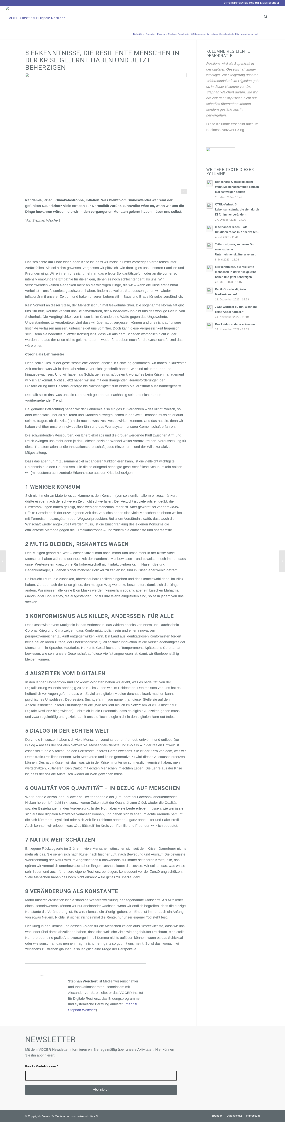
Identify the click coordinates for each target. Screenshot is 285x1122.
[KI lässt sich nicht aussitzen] (3, 561)
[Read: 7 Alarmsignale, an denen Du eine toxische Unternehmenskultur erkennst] (209, 245)
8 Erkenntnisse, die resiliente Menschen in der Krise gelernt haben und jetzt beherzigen (235, 272)
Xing (240, 130)
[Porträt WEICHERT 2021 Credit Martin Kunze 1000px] (41, 992)
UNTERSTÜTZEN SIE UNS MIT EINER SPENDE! (251, 3)
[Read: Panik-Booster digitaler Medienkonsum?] (209, 290)
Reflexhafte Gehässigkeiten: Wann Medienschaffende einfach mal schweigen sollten (237, 186)
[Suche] (265, 17)
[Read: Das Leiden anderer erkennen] (209, 325)
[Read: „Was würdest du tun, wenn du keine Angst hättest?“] (209, 308)
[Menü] (274, 17)
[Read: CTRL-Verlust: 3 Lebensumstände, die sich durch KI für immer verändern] (209, 205)
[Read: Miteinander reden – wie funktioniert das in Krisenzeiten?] (209, 228)
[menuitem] (250, 3)
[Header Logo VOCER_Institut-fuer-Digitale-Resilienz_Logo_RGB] (35, 18)
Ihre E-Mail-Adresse (41, 1066)
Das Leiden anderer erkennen (235, 324)
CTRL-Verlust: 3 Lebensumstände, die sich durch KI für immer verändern (237, 209)
